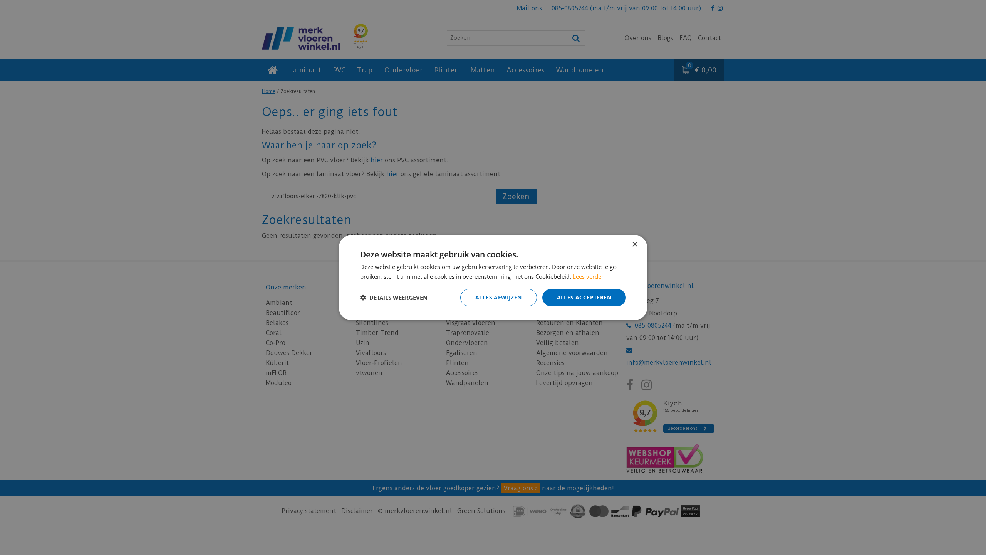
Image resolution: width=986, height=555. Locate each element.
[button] (394, 297)
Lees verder (588, 276)
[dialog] (493, 277)
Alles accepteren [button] (584, 297)
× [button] (634, 244)
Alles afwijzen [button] (498, 297)
